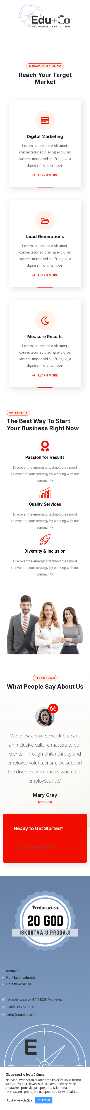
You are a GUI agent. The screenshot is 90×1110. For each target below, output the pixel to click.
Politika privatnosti (21, 978)
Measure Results (45, 336)
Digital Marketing (45, 136)
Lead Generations (45, 236)
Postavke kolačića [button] (19, 1100)
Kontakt (12, 971)
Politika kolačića (18, 984)
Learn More (47, 175)
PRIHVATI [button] (44, 1100)
